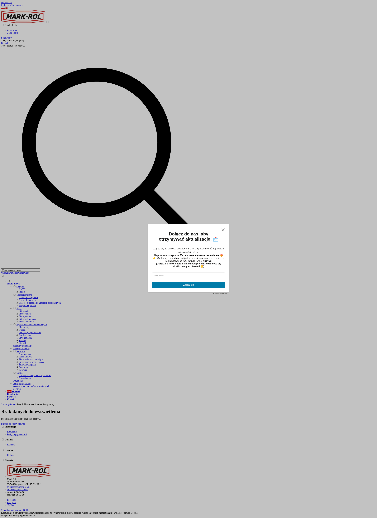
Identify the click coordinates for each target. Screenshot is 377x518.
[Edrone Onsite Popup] (188, 259)
